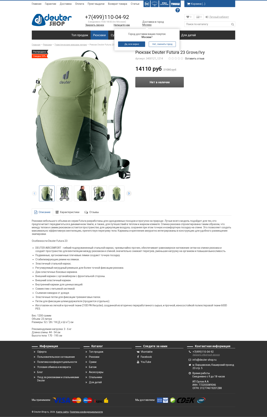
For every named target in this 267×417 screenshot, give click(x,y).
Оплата (79, 3)
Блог (40, 372)
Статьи (135, 3)
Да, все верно (131, 44)
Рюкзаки (99, 35)
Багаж (93, 367)
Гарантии (50, 3)
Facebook (146, 356)
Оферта (41, 351)
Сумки (92, 361)
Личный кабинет (219, 16)
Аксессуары (96, 372)
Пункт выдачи (96, 3)
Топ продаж (79, 35)
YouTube (146, 361)
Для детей (188, 35)
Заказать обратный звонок (206, 355)
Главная (36, 3)
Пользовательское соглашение (56, 356)
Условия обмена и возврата (54, 367)
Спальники (95, 377)
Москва (146, 24)
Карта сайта (62, 412)
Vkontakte (147, 351)
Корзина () (198, 3)
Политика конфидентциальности (57, 361)
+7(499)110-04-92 (107, 17)
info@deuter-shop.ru (205, 359)
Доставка (66, 3)
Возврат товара (117, 3)
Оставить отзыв (194, 58)
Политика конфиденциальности (86, 412)
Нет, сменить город (162, 44)
